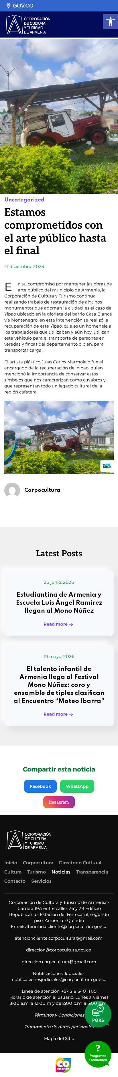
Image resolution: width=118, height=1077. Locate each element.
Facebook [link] (40, 786)
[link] (110, 21)
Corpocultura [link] (42, 490)
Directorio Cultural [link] (80, 862)
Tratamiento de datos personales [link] (59, 1026)
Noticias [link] (61, 872)
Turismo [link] (36, 872)
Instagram (59, 802)
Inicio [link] (10, 862)
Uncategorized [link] (24, 200)
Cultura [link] (12, 872)
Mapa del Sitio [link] (59, 1038)
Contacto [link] (14, 881)
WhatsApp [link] (77, 786)
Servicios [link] (41, 881)
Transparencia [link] (92, 872)
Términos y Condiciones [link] (59, 1015)
